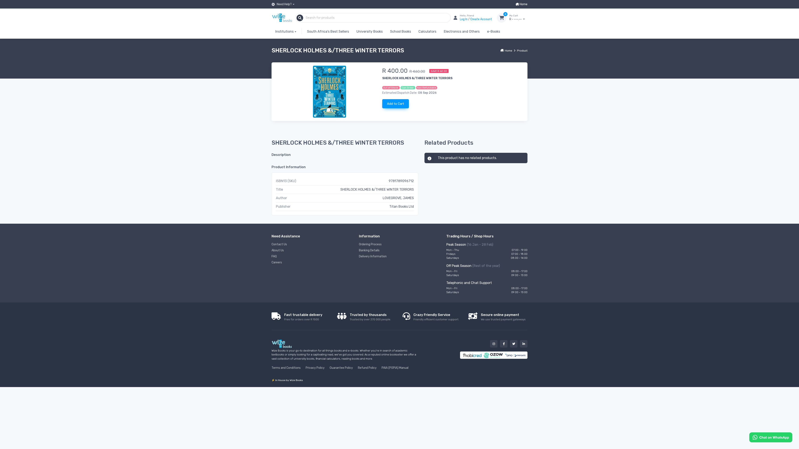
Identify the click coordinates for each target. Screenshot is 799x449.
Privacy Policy (315, 368)
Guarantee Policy (341, 368)
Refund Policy (367, 368)
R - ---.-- (515, 17)
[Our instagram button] (494, 344)
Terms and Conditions (286, 368)
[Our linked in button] (523, 344)
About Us (278, 250)
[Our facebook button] (503, 344)
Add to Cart (395, 104)
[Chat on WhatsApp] (770, 437)
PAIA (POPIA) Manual (395, 368)
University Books (369, 31)
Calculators (427, 31)
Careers (277, 262)
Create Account (481, 19)
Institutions (284, 31)
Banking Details (369, 250)
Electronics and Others (462, 31)
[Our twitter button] (513, 344)
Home (523, 4)
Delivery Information (373, 256)
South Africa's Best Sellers (328, 31)
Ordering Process (370, 244)
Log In (464, 19)
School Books (400, 31)
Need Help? (284, 4)
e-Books (493, 31)
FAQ (274, 256)
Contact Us (279, 244)
